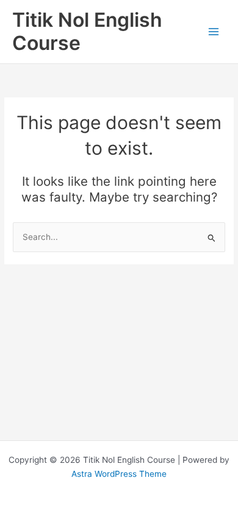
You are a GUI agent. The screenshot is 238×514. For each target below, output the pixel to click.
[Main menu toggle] (213, 31)
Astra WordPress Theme (119, 474)
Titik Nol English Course (87, 31)
